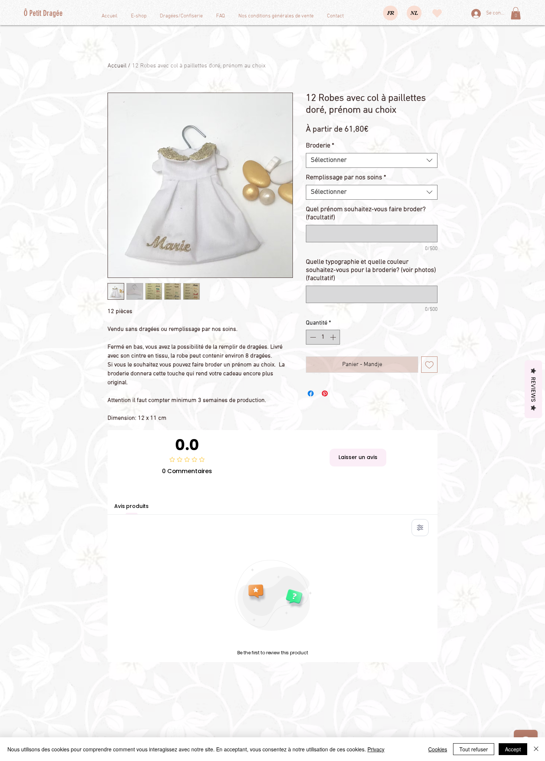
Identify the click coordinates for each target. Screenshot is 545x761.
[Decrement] (312, 337)
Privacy (375, 749)
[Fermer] (536, 749)
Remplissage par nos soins (346, 178)
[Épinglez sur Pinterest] (324, 393)
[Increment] (333, 337)
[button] (516, 13)
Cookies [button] (437, 749)
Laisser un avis (357, 457)
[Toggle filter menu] (420, 527)
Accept (513, 749)
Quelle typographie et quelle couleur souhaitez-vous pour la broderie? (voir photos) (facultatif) (371, 270)
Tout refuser (473, 749)
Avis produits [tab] (131, 506)
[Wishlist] (436, 13)
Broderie (320, 146)
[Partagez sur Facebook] (310, 393)
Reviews (533, 389)
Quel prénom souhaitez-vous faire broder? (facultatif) (366, 214)
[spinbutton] (322, 337)
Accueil (117, 66)
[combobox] (371, 160)
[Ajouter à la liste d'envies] (429, 364)
